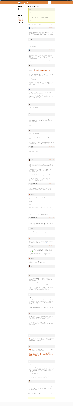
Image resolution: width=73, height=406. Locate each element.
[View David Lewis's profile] (29, 335)
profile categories (20, 19)
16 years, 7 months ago (51, 159)
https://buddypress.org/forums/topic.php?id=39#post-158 (42, 70)
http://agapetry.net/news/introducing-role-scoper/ (36, 136)
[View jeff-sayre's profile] (29, 65)
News (37, 2)
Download (52, 2)
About (35, 2)
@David (30, 349)
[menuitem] (0, 0)
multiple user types (20, 18)
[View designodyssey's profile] (29, 275)
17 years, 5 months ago (51, 27)
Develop (43, 2)
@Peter (30, 338)
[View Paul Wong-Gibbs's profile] (29, 246)
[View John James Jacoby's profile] (29, 28)
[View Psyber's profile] (29, 160)
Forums (49, 2)
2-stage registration (21, 17)
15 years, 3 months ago (24, 13)
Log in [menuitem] (67, 0)
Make (46, 2)
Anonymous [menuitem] (70, 0)
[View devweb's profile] (30, 9)
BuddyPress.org (23, 2)
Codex (40, 2)
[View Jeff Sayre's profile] (29, 313)
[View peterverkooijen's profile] (29, 228)
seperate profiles (20, 20)
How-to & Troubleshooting (23, 8)
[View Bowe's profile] (29, 194)
